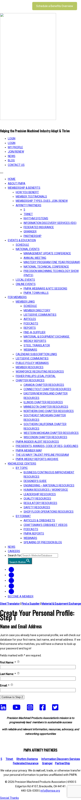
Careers (14, 551)
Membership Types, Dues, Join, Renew (42, 200)
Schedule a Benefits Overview (54, 6)
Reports (30, 327)
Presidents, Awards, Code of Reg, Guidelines (47, 446)
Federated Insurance (39, 227)
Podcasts (31, 323)
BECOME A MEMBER (20, 596)
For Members (17, 297)
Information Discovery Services (60, 759)
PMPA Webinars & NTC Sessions (45, 288)
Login (11, 143)
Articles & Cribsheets (39, 520)
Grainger (30, 231)
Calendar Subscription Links (36, 354)
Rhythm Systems (36, 218)
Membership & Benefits (24, 187)
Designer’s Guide (35, 481)
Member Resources (29, 367)
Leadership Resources (40, 494)
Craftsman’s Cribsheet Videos (45, 524)
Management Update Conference (47, 253)
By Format (23, 516)
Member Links (25, 301)
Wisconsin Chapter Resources (45, 437)
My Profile (15, 147)
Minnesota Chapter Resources (46, 406)
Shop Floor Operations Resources (49, 511)
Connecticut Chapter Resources (47, 389)
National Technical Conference (46, 266)
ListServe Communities (40, 314)
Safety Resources (37, 507)
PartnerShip (32, 236)
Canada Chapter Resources (44, 384)
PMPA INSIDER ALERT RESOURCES (37, 441)
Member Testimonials (31, 196)
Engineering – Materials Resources (49, 485)
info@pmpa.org (50, 790)
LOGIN (11, 138)
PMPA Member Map (29, 450)
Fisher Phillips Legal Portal (36, 376)
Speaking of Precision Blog (43, 542)
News (11, 156)
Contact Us (16, 164)
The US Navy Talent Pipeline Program (42, 454)
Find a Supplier (31, 603)
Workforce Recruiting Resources (40, 371)
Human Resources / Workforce (46, 489)
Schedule (22, 244)
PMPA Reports (34, 533)
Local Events (25, 279)
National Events (28, 249)
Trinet (10, 759)
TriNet (28, 214)
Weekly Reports (35, 340)
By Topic (22, 467)
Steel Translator (37, 345)
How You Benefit (27, 192)
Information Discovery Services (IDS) (50, 222)
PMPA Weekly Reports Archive (37, 459)
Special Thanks (9, 797)
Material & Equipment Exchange (47, 336)
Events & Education (22, 240)
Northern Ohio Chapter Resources (49, 411)
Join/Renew (16, 151)
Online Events (26, 284)
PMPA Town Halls (36, 292)
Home (12, 179)
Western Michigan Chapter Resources (51, 432)
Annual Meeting (35, 257)
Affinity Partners (28, 205)
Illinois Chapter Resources (43, 402)
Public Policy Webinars (32, 363)
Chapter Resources (30, 380)
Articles (30, 319)
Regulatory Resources (40, 503)
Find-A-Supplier (34, 332)
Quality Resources (37, 498)
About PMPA (16, 183)
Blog (11, 160)
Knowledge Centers (22, 463)
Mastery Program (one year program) (52, 262)
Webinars (30, 349)
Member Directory (37, 310)
